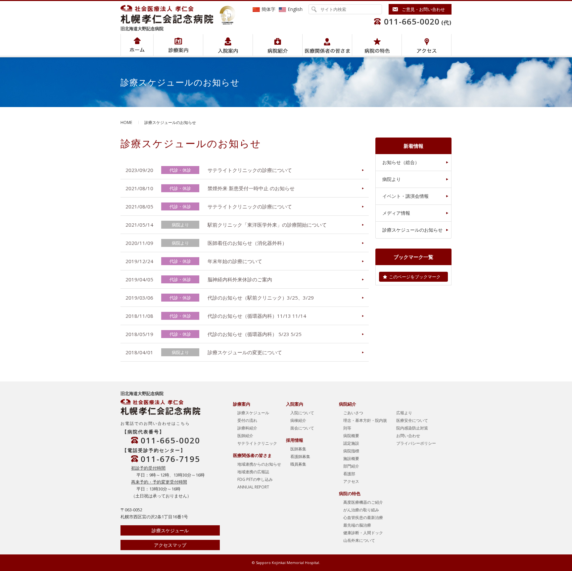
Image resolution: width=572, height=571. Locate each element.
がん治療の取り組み (361, 510)
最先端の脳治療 (357, 525)
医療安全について (412, 420)
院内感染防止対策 (412, 428)
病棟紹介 (298, 420)
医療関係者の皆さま (327, 45)
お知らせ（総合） (400, 162)
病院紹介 (178, 45)
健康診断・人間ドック (363, 533)
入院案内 (228, 45)
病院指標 (351, 451)
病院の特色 (377, 45)
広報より (404, 413)
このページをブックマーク (415, 277)
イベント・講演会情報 (405, 196)
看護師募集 (300, 456)
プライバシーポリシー (416, 443)
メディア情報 (396, 213)
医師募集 (298, 449)
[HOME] (137, 45)
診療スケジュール (170, 530)
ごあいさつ (353, 413)
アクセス (426, 45)
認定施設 (351, 443)
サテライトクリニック (257, 443)
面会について (302, 428)
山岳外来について (359, 540)
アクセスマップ (170, 545)
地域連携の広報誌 (253, 472)
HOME (126, 122)
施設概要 (351, 458)
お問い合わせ (408, 435)
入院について (302, 413)
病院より (391, 179)
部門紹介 (351, 466)
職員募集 (298, 464)
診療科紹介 (247, 428)
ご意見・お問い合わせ (423, 9)
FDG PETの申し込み (255, 479)
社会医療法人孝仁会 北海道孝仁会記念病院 (170, 14)
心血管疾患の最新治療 (363, 517)
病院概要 (351, 435)
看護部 (349, 474)
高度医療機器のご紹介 (363, 502)
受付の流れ (247, 420)
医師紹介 (245, 435)
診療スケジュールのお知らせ (412, 230)
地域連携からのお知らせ (259, 464)
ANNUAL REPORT (253, 487)
